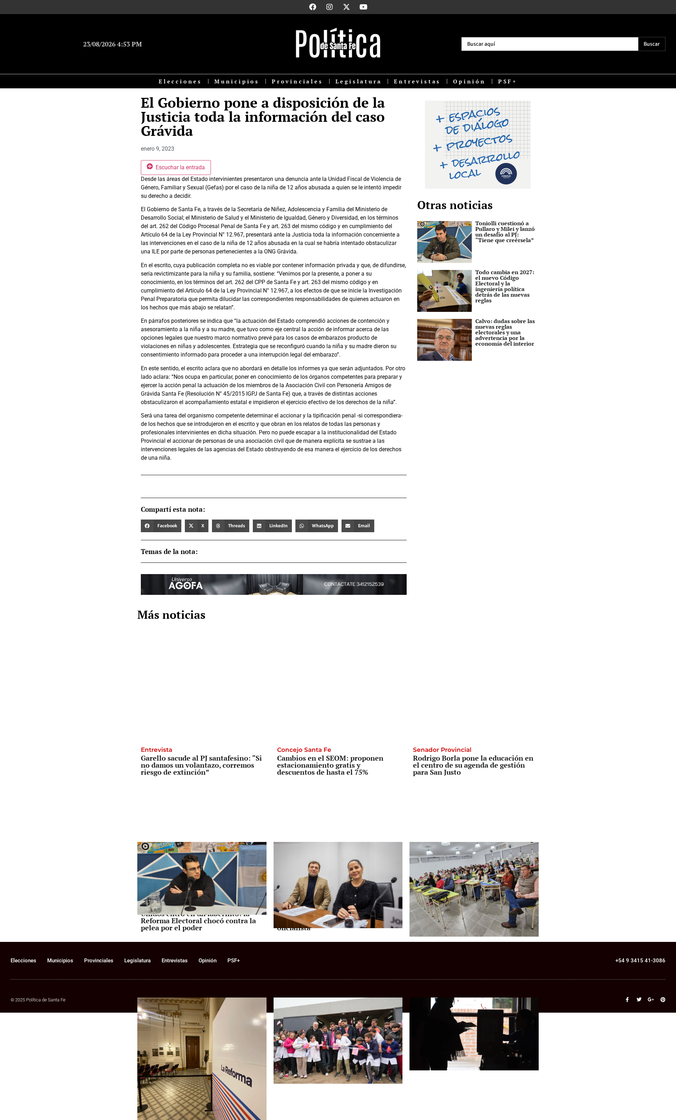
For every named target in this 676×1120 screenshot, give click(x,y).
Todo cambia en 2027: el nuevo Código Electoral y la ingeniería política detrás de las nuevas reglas (504, 286)
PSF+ (507, 81)
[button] (161, 526)
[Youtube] (363, 7)
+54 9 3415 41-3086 (640, 960)
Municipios (236, 81)
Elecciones (180, 81)
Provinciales (297, 81)
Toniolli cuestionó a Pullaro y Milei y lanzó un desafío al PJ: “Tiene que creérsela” (505, 231)
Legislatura (359, 81)
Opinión (469, 81)
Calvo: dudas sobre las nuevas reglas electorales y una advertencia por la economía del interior (505, 332)
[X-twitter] (346, 7)
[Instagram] (329, 7)
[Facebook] (312, 7)
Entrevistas (417, 81)
